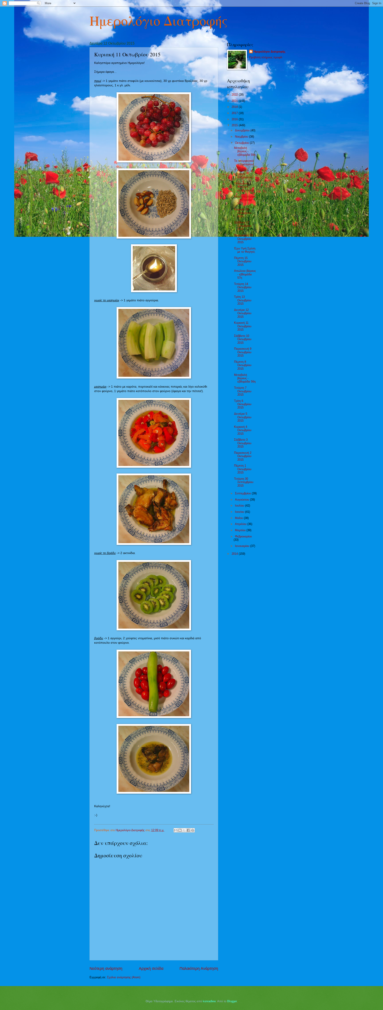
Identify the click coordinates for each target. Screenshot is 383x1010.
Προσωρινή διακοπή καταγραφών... (245, 187)
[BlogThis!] (180, 830)
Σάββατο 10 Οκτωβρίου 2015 (242, 339)
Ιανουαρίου (242, 546)
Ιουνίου (240, 511)
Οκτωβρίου (242, 142)
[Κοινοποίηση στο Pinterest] (192, 830)
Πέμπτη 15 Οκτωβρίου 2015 (242, 261)
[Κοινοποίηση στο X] (184, 830)
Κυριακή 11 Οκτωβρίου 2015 (242, 326)
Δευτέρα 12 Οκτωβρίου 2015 (242, 313)
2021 (235, 101)
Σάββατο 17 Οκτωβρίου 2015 (242, 226)
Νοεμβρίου (242, 136)
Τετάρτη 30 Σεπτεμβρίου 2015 (243, 482)
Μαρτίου (240, 530)
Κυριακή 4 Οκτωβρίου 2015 (242, 430)
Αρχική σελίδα (151, 968)
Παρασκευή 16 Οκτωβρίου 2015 (243, 239)
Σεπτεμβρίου (243, 493)
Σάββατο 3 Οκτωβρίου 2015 (242, 443)
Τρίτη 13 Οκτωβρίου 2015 (242, 300)
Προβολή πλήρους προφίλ (265, 57)
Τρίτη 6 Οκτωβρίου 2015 (242, 404)
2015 (235, 125)
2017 (235, 113)
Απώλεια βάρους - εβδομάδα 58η (245, 200)
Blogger (232, 1001)
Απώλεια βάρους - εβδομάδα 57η (245, 274)
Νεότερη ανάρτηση (106, 968)
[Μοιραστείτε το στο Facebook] (188, 830)
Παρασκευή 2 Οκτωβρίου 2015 (242, 456)
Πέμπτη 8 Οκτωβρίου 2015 (242, 365)
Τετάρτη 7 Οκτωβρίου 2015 (242, 391)
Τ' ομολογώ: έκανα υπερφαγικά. (244, 174)
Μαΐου (239, 518)
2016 (235, 119)
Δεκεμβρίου (242, 130)
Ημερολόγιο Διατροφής (159, 20)
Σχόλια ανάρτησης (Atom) (123, 977)
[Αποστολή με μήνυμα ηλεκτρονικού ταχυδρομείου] (176, 830)
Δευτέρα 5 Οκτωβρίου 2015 (242, 417)
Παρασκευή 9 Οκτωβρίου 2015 (242, 352)
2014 (235, 553)
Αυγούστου (242, 499)
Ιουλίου (240, 505)
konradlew (209, 1001)
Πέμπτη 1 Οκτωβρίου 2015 (242, 469)
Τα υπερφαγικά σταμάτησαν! (244, 162)
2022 (235, 94)
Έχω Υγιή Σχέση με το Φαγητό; (244, 250)
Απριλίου (241, 524)
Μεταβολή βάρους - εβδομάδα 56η (245, 378)
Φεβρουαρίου (243, 536)
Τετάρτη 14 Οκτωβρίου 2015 (242, 287)
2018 (235, 106)
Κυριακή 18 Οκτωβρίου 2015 (242, 213)
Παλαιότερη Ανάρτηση (199, 968)
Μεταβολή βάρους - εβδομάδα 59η (245, 151)
